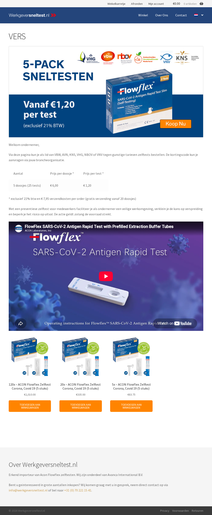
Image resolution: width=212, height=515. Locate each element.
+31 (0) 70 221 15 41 (77, 490)
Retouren (197, 511)
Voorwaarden (180, 511)
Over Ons (161, 15)
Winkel (143, 15)
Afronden (137, 4)
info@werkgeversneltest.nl (28, 490)
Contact (181, 15)
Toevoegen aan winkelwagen (30, 406)
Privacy (164, 511)
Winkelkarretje (116, 4)
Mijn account (156, 4)
